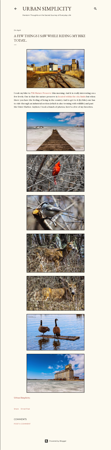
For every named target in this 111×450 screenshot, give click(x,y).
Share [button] (16, 409)
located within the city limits (72, 96)
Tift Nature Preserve (41, 93)
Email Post (25, 409)
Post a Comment (22, 424)
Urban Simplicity (47, 8)
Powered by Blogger (57, 441)
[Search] (95, 8)
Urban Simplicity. (22, 397)
